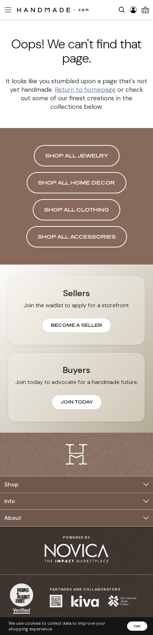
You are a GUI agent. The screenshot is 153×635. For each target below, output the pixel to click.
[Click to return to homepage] (52, 9)
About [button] (12, 518)
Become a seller (76, 325)
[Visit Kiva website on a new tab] (85, 601)
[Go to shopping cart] (145, 10)
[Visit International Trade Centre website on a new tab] (122, 601)
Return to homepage (85, 89)
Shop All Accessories (77, 237)
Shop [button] (11, 484)
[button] (7, 10)
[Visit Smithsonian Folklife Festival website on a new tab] (56, 601)
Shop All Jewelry (76, 156)
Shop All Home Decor (76, 183)
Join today (76, 402)
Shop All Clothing (76, 210)
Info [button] (9, 501)
